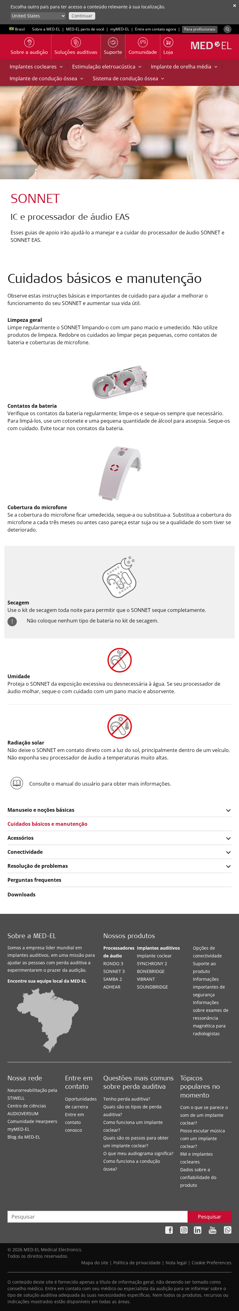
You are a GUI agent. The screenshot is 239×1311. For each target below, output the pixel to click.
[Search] (227, 29)
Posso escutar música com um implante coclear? (202, 1138)
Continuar (82, 16)
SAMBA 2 (112, 979)
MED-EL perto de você (85, 29)
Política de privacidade (137, 1263)
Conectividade (25, 851)
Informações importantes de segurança (209, 987)
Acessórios (20, 837)
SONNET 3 (114, 971)
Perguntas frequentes (34, 879)
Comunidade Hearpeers (32, 1121)
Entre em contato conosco (74, 1122)
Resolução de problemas (37, 865)
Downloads (21, 894)
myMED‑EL (119, 29)
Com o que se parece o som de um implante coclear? (204, 1115)
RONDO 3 (113, 963)
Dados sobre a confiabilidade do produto (198, 1177)
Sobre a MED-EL (46, 29)
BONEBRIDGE (151, 971)
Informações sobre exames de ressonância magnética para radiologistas (210, 1017)
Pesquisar (209, 1216)
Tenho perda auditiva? (126, 1099)
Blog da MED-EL (23, 1137)
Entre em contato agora (155, 29)
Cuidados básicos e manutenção (47, 823)
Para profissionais (199, 29)
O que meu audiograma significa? (138, 1153)
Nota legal (176, 1263)
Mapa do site (94, 1263)
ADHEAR (111, 987)
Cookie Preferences (212, 1263)
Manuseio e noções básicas (40, 809)
